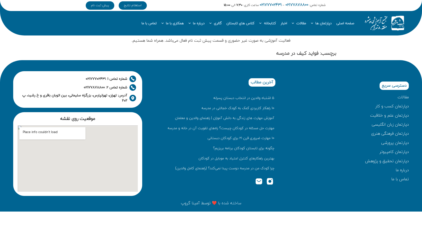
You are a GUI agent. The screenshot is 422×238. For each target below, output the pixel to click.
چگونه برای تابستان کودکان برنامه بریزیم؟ (243, 148)
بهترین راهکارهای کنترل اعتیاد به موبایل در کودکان (236, 158)
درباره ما (199, 23)
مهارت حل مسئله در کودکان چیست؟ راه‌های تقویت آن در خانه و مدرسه (220, 128)
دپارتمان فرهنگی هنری (390, 133)
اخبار (284, 23)
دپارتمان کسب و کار (392, 106)
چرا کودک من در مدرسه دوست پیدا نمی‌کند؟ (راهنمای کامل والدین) (224, 168)
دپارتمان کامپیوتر (394, 152)
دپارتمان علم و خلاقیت (389, 115)
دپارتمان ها (323, 23)
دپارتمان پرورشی (395, 143)
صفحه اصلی (345, 23)
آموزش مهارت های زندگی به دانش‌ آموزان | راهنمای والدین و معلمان (224, 118)
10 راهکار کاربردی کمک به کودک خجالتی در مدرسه (237, 108)
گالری (218, 23)
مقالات (301, 23)
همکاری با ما (175, 23)
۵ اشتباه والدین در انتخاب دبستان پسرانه (243, 98)
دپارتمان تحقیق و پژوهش (387, 161)
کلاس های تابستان (240, 23)
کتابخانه (270, 23)
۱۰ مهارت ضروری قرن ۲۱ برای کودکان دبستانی (240, 138)
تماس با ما (149, 23)
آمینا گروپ (190, 203)
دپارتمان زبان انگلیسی (390, 124)
